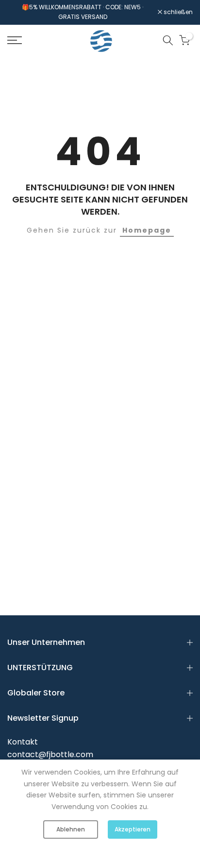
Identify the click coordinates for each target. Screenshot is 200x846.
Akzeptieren (132, 829)
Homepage (146, 230)
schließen (177, 12)
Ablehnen (70, 829)
